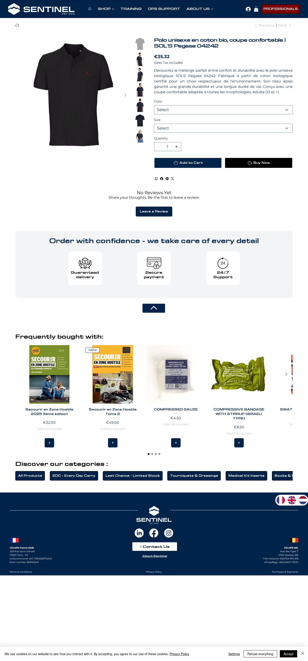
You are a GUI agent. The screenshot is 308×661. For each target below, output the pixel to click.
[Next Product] (286, 374)
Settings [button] (234, 654)
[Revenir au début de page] (154, 308)
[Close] (302, 653)
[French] (280, 500)
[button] (256, 9)
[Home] (17, 25)
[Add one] (176, 146)
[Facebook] (161, 178)
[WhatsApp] (156, 178)
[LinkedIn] (139, 533)
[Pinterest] (167, 178)
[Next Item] (125, 95)
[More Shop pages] (113, 9)
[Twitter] (172, 178)
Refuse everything (260, 654)
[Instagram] (168, 533)
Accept (288, 654)
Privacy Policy (179, 654)
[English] (291, 500)
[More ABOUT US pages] (212, 9)
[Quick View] (49, 374)
